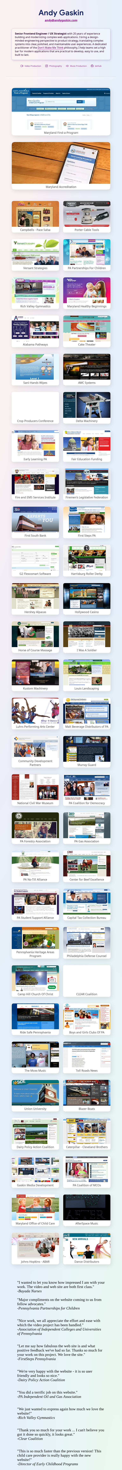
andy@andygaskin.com (61, 20)
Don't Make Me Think (50, 47)
